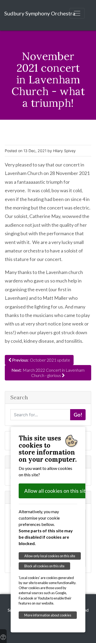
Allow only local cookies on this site (49, 556)
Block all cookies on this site (44, 566)
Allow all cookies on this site (56, 491)
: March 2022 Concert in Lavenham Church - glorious (48, 372)
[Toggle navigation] (77, 13)
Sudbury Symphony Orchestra (39, 13)
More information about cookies (47, 615)
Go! (78, 414)
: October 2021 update (41, 359)
